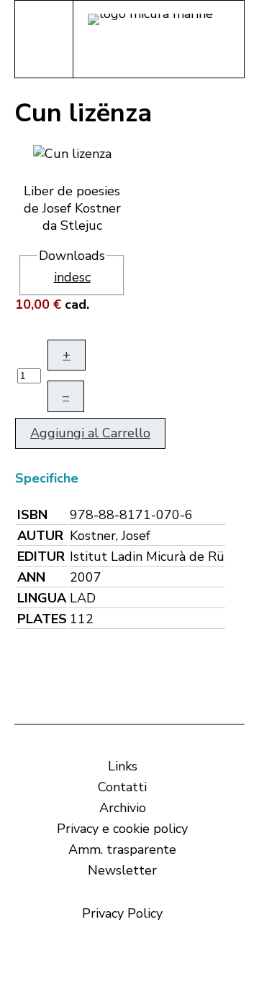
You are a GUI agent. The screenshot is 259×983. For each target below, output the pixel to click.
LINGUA (41, 598)
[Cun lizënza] (72, 152)
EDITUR (41, 556)
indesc (72, 277)
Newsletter (122, 870)
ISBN (32, 514)
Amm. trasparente (122, 849)
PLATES (42, 619)
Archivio (122, 807)
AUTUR (40, 535)
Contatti (122, 787)
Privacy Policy (122, 913)
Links (122, 766)
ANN (31, 577)
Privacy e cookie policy (122, 828)
